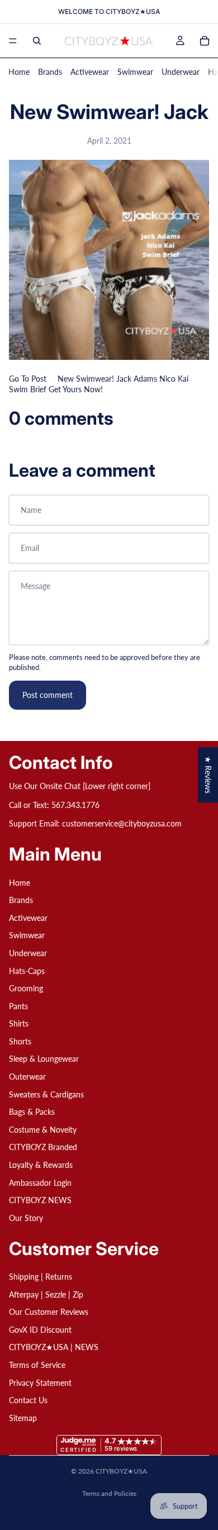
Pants (18, 1005)
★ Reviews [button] (208, 774)
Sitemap (23, 1417)
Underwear (181, 72)
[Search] (37, 40)
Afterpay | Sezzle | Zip (46, 1294)
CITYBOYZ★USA (121, 1471)
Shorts (20, 1041)
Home (19, 72)
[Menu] (13, 41)
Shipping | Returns (40, 1276)
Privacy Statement (40, 1382)
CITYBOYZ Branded (43, 1147)
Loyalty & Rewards (41, 1165)
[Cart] (204, 40)
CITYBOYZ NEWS (40, 1200)
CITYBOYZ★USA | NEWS (53, 1347)
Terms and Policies (109, 1493)
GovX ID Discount (40, 1329)
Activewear (89, 72)
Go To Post (27, 378)
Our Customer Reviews (48, 1312)
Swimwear (135, 72)
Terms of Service (37, 1365)
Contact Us (28, 1400)
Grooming (26, 988)
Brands (50, 72)
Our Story (26, 1218)
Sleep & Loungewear (44, 1058)
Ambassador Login (40, 1182)
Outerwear (27, 1076)
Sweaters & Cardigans (46, 1094)
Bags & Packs (32, 1111)
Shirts (19, 1023)
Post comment (47, 695)
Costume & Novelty (43, 1129)
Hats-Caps (27, 970)
